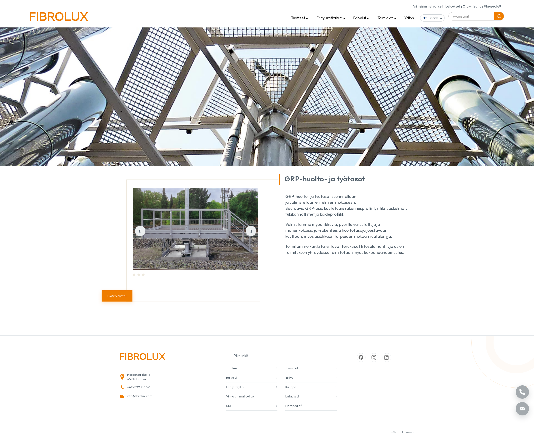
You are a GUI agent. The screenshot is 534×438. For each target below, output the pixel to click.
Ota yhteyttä (472, 6)
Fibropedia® (492, 6)
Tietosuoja (408, 432)
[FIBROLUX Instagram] (374, 357)
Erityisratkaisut (329, 17)
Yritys (409, 17)
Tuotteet (298, 17)
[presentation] (140, 231)
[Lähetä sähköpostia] (522, 408)
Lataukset (452, 6)
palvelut (231, 377)
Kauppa (290, 387)
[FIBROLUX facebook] (361, 357)
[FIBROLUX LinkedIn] (387, 357)
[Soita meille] (522, 392)
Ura (228, 406)
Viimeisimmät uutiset (428, 6)
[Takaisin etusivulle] (59, 18)
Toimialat (385, 17)
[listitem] (163, 377)
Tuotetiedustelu (117, 296)
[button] (134, 275)
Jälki (394, 432)
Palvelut (359, 17)
